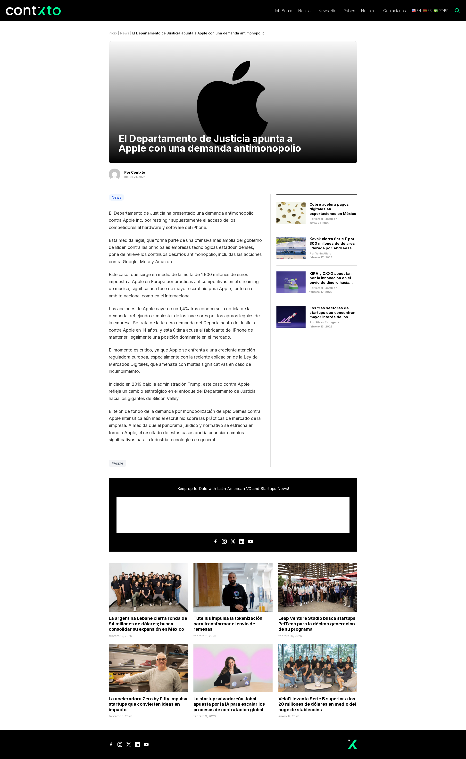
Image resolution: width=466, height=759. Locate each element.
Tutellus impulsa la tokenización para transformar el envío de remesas (227, 624)
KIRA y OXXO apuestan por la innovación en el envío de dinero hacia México (330, 280)
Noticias (305, 10)
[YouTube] (250, 541)
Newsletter (328, 10)
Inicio (113, 33)
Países (349, 10)
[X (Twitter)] (233, 541)
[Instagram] (224, 541)
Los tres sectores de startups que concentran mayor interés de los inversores (332, 315)
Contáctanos (394, 10)
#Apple (117, 463)
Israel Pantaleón (326, 218)
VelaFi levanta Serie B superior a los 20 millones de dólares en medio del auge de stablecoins (317, 704)
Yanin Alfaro (323, 253)
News (124, 33)
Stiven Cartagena (327, 322)
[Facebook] (215, 541)
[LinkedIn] (241, 541)
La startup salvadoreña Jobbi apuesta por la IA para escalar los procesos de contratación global (229, 704)
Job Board (283, 10)
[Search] (457, 11)
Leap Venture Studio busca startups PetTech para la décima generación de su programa (316, 624)
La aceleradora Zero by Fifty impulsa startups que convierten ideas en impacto (148, 704)
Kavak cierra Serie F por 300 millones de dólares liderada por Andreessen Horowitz (332, 246)
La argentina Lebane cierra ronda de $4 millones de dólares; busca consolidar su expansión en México (148, 624)
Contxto (138, 172)
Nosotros (369, 10)
